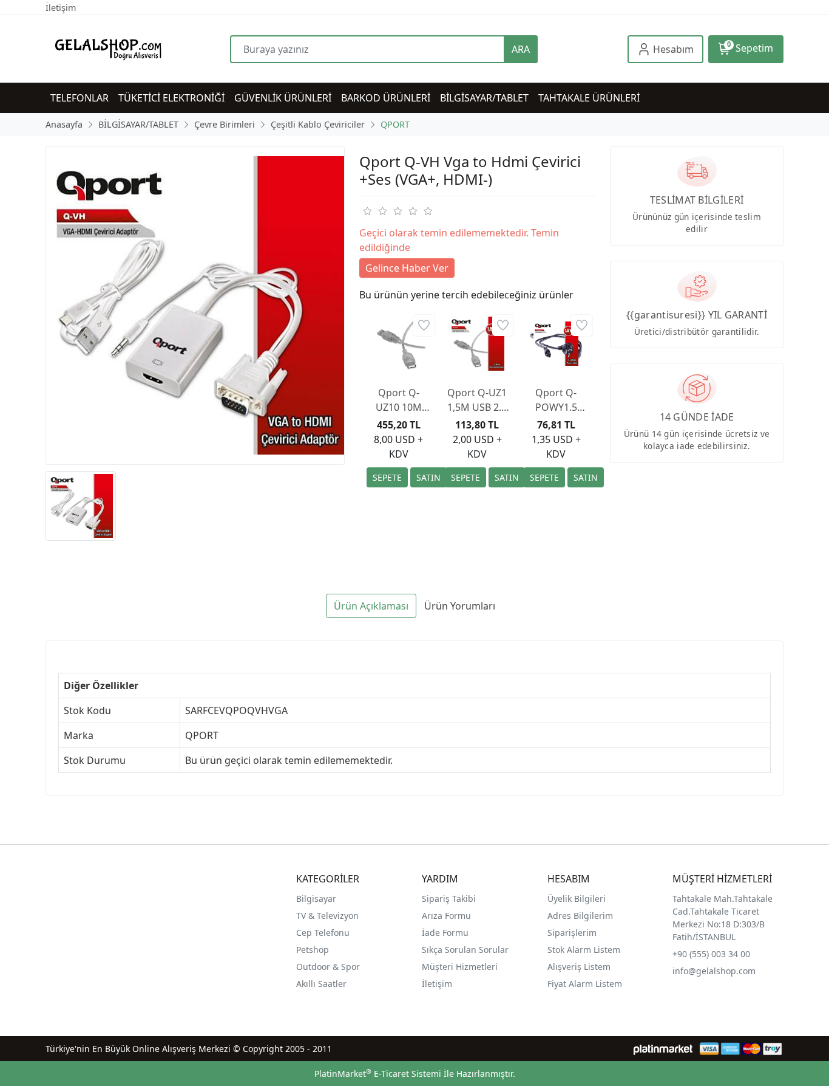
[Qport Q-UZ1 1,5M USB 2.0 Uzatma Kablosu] (477, 344)
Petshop (312, 949)
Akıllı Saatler (321, 983)
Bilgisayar (316, 898)
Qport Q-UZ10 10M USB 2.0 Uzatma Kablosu (399, 400)
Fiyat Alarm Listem (584, 983)
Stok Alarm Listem (583, 949)
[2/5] (374, 211)
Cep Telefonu (323, 932)
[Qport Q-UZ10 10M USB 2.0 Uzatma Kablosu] (399, 344)
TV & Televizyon (327, 915)
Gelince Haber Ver (406, 268)
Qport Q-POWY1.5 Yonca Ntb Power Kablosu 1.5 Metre (556, 400)
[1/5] (366, 211)
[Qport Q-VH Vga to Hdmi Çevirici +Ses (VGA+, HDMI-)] (195, 305)
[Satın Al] (428, 477)
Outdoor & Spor (328, 966)
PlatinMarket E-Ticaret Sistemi (377, 1073)
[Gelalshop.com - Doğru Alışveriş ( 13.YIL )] (138, 49)
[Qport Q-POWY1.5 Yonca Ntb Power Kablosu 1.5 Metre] (556, 344)
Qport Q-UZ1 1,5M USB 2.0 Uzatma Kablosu (477, 400)
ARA (521, 49)
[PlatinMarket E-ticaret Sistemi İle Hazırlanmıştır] (663, 1048)
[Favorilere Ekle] (424, 325)
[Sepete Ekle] (387, 477)
